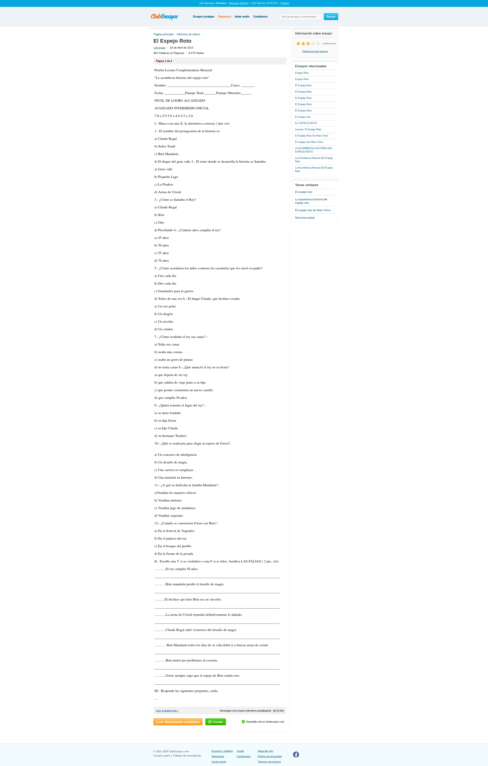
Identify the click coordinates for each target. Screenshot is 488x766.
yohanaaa (159, 47)
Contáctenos (260, 16)
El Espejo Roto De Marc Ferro (311, 135)
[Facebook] (296, 756)
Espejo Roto (302, 72)
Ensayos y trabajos (203, 16)
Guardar (218, 721)
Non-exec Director (239, 3)
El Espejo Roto (303, 85)
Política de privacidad (270, 756)
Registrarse (224, 16)
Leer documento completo (178, 722)
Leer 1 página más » (167, 710)
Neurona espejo (305, 217)
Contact (284, 3)
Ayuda (240, 751)
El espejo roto (302, 116)
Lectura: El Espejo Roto (308, 129)
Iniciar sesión (242, 16)
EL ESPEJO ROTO (306, 123)
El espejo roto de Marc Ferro (313, 210)
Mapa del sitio (265, 751)
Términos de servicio (269, 761)
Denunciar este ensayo (315, 51)
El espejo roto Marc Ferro (309, 142)
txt (274, 710)
